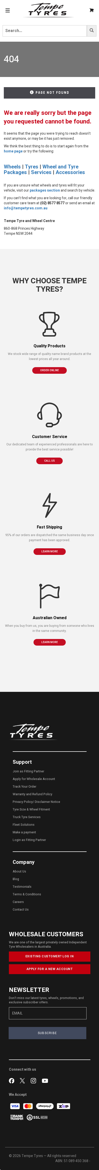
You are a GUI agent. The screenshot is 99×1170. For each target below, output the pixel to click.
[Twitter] (23, 1080)
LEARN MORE (49, 551)
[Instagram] (34, 1080)
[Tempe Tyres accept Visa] (15, 1106)
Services (41, 172)
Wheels (12, 166)
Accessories (70, 172)
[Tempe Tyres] (48, 10)
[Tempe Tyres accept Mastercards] (28, 1106)
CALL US (49, 461)
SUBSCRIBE (47, 1033)
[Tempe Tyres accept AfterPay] (45, 1106)
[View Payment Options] (17, 1117)
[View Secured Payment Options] (37, 1117)
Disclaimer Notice (47, 802)
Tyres (31, 166)
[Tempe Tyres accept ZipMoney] (63, 1106)
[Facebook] (12, 1080)
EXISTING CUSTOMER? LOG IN (49, 956)
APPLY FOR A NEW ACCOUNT (49, 969)
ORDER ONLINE (49, 370)
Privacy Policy (23, 802)
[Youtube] (45, 1080)
